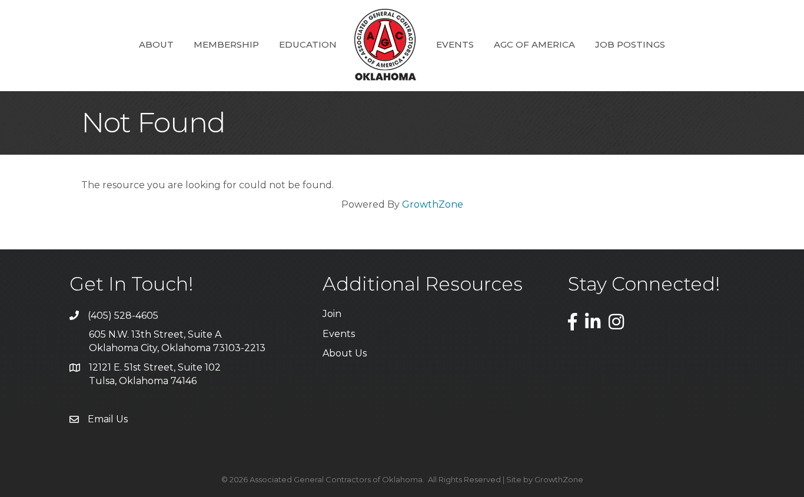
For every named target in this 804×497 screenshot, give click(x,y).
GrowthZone (432, 204)
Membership (226, 44)
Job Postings (630, 44)
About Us (345, 353)
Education (308, 44)
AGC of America (534, 44)
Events (455, 44)
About (156, 44)
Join (332, 313)
